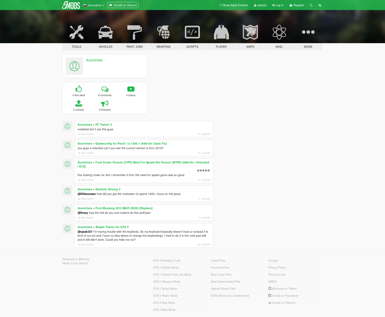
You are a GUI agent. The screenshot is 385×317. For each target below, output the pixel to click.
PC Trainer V (103, 124)
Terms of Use (276, 274)
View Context (87, 134)
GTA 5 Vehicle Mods (166, 267)
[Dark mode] (311, 5)
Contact (273, 260)
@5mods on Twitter (284, 288)
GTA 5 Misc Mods (164, 310)
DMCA (272, 281)
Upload (261, 5)
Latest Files (218, 260)
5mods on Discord (283, 303)
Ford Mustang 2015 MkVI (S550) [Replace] (124, 208)
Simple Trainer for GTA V (112, 227)
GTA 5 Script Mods (165, 288)
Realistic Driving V (108, 189)
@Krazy (83, 213)
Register (298, 5)
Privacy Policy (277, 267)
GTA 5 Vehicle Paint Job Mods (172, 274)
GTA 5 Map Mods (164, 303)
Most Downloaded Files (225, 281)
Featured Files (220, 267)
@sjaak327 (85, 231)
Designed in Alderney (75, 259)
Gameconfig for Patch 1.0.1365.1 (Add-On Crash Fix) (131, 143)
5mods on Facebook (284, 296)
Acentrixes (94, 59)
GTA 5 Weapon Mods (166, 281)
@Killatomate (87, 194)
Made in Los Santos (75, 263)
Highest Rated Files (223, 288)
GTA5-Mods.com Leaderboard (230, 296)
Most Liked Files (221, 274)
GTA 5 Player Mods (165, 296)
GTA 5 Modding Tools (166, 260)
